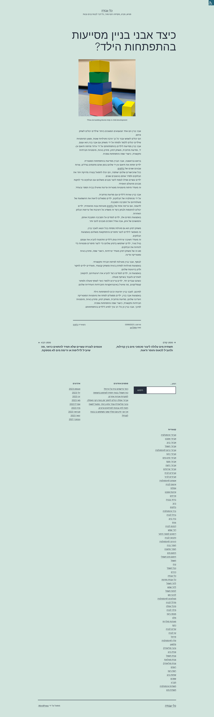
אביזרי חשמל (170, 446)
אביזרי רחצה (171, 465)
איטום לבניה (171, 484)
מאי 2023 (76, 400)
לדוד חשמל (171, 583)
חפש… (173, 384)
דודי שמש (172, 530)
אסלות (173, 488)
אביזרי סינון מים (169, 458)
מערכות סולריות (169, 621)
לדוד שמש (171, 587)
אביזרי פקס (171, 461)
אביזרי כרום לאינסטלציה (165, 450)
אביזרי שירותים (169, 469)
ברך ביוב (172, 519)
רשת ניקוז (172, 671)
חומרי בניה (171, 545)
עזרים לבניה (171, 629)
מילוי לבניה (171, 610)
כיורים (173, 572)
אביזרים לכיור (170, 477)
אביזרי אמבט (170, 439)
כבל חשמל (171, 568)
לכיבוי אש (172, 595)
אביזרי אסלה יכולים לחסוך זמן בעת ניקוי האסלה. (107, 400)
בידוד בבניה (171, 499)
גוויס (174, 522)
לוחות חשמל (170, 591)
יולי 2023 (76, 393)
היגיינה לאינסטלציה (167, 541)
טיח (174, 564)
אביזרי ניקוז (171, 454)
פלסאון (173, 644)
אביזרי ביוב (171, 442)
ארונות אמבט (170, 492)
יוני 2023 (76, 396)
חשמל (173, 560)
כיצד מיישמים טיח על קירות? (116, 389)
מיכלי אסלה (171, 606)
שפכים (173, 678)
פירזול (173, 637)
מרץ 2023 (75, 408)
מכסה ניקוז (171, 614)
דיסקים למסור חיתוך (167, 534)
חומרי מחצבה (170, 549)
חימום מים (171, 553)
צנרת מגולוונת (170, 659)
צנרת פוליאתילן (169, 663)
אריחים (173, 496)
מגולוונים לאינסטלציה (166, 598)
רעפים (173, 667)
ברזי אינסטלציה (169, 511)
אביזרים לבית (170, 473)
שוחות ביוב (171, 675)
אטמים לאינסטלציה (167, 480)
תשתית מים (171, 690)
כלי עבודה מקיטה (169, 579)
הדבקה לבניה (170, 538)
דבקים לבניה (170, 526)
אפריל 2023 (75, 404)
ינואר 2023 (75, 415)
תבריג (173, 682)
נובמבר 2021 (74, 419)
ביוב (174, 503)
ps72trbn (133, 328)
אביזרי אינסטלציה (168, 435)
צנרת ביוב (172, 652)
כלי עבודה (107, 10)
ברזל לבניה (171, 515)
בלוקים (121, 168)
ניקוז (174, 625)
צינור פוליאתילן (169, 648)
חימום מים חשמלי (168, 557)
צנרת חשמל (171, 656)
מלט (174, 618)
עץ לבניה (172, 633)
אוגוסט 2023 (74, 389)
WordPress (43, 706)
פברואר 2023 (74, 412)
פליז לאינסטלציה (169, 640)
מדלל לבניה (171, 602)
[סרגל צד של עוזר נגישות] (211, 2)
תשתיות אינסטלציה (168, 686)
